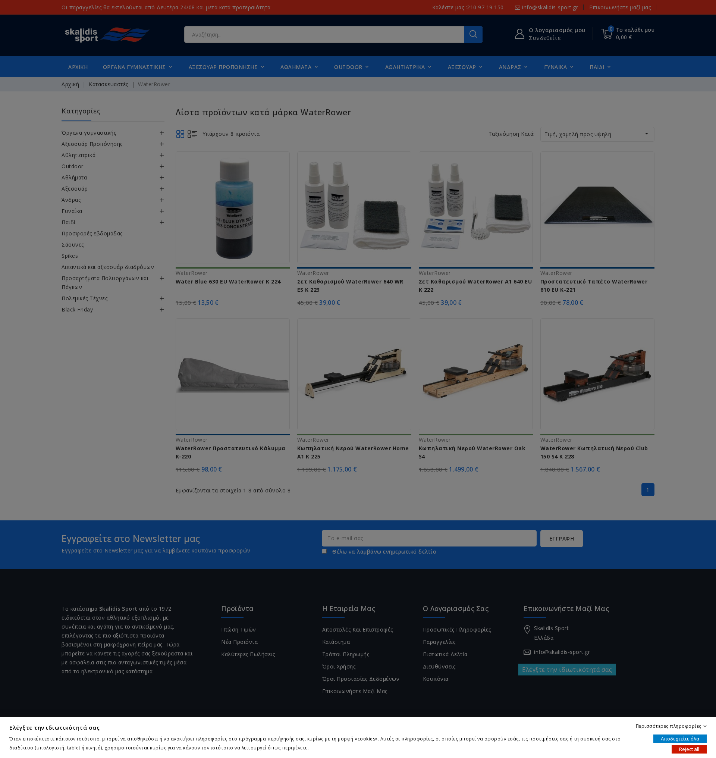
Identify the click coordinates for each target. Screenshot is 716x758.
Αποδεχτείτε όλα (680, 738)
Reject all (689, 749)
